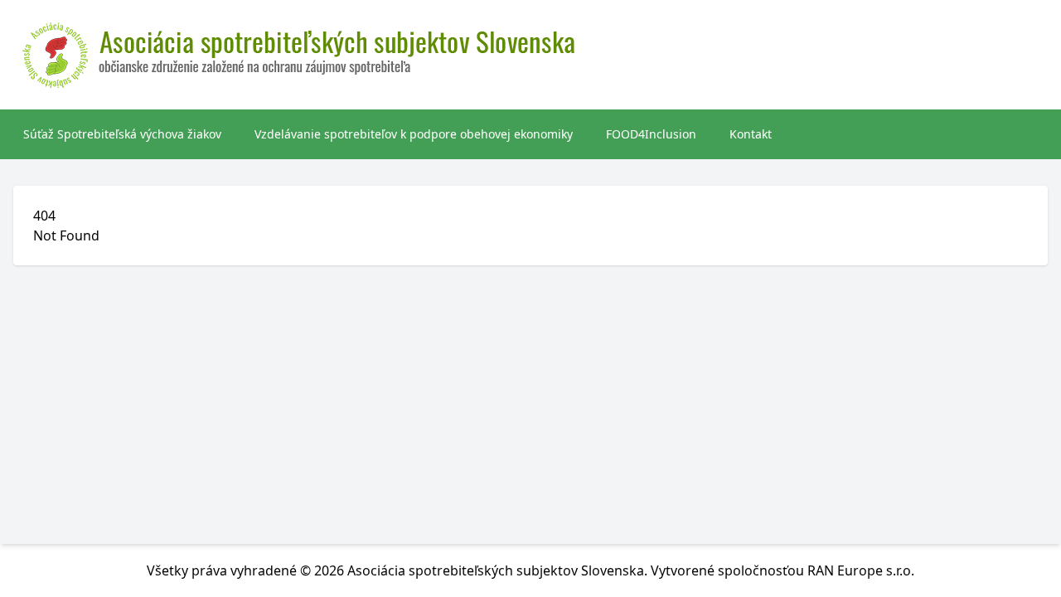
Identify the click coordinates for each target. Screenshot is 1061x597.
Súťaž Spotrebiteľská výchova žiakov (122, 134)
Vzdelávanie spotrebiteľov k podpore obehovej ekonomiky (413, 134)
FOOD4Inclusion (651, 134)
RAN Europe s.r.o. (860, 570)
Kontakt (750, 134)
